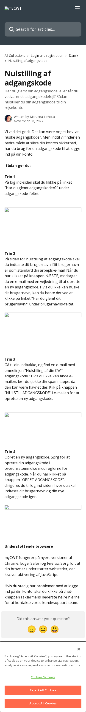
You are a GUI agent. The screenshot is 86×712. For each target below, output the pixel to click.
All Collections (15, 55)
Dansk (73, 55)
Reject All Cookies (43, 690)
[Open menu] (77, 8)
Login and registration (47, 55)
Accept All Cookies (42, 703)
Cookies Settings (43, 677)
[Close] (79, 649)
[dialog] (43, 677)
